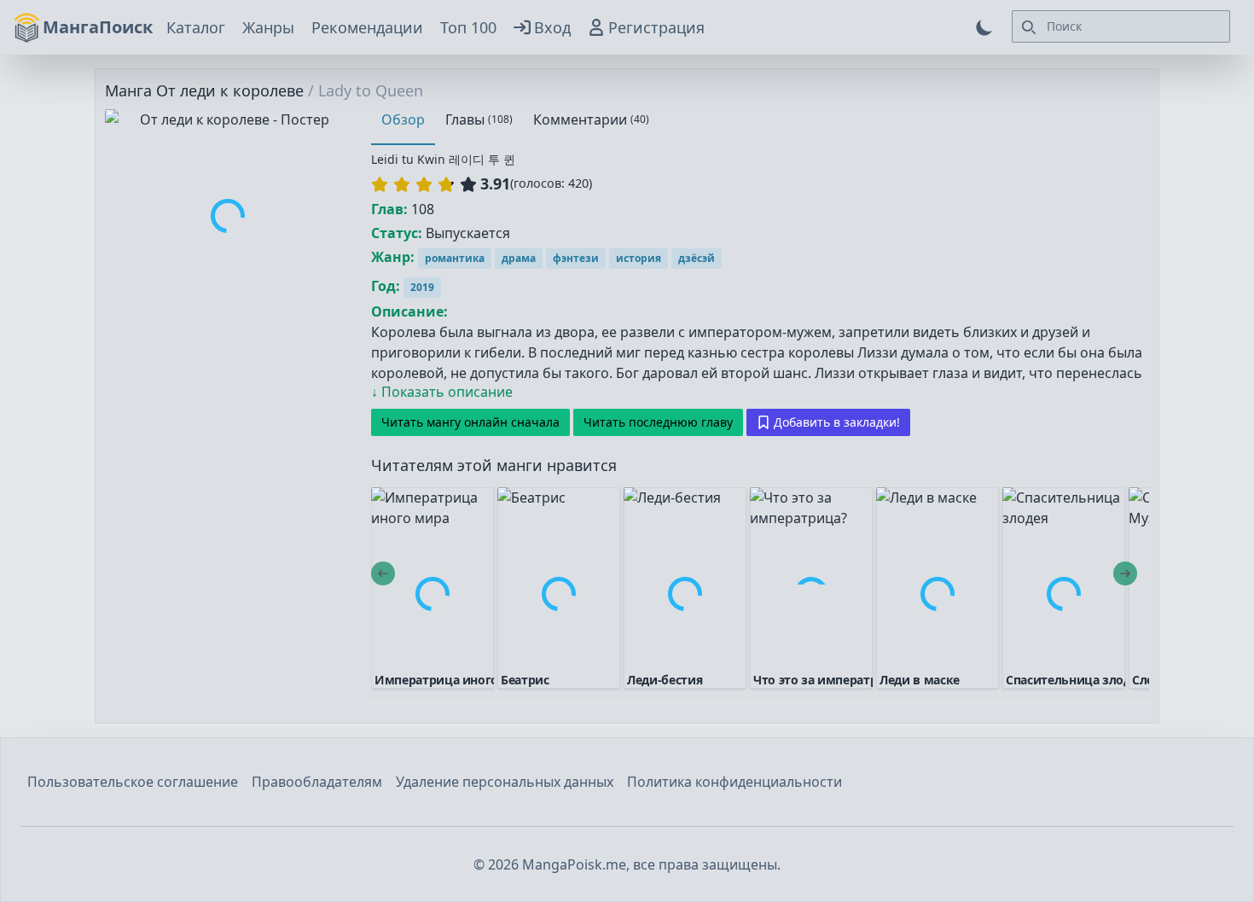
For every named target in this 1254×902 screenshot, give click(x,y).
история (638, 258)
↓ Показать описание (442, 391)
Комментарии (591, 119)
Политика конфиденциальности (734, 781)
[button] (424, 184)
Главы (479, 119)
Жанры (268, 27)
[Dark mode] (984, 27)
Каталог (195, 27)
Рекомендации (367, 27)
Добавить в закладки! (837, 422)
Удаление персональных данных (504, 781)
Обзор (403, 119)
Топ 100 (468, 27)
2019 (422, 287)
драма (519, 258)
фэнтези (576, 258)
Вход (552, 27)
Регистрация (656, 27)
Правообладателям (317, 781)
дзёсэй (696, 258)
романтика (455, 258)
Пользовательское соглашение (132, 781)
